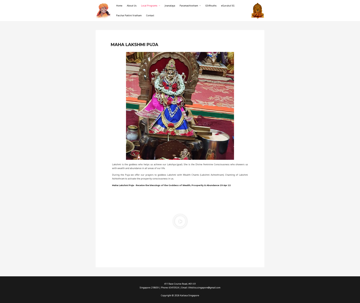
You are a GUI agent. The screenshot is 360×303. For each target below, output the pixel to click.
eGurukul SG (227, 5)
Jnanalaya (170, 5)
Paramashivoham (189, 5)
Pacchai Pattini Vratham (129, 15)
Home (119, 5)
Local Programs (149, 5)
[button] (180, 221)
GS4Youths (211, 5)
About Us (132, 5)
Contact (150, 15)
